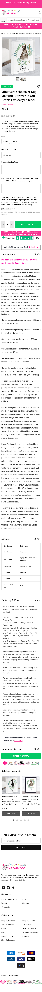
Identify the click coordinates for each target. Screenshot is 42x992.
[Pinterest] (13, 887)
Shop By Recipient (8, 924)
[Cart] (40, 12)
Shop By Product (8, 940)
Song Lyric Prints (29, 928)
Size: (4, 136)
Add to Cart (27, 224)
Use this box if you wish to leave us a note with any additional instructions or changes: (19, 179)
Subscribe (21, 847)
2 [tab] (17, 820)
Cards (3, 928)
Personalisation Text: (9, 162)
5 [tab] (28, 820)
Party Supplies (7, 936)
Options (11, 814)
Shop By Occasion (8, 921)
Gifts (3, 932)
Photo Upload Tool (9, 899)
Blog (24, 899)
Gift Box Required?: (9, 149)
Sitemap (25, 903)
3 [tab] (21, 820)
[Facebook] (3, 887)
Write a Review (7, 104)
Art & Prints (27, 924)
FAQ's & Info (6, 903)
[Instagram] (8, 887)
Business (25, 936)
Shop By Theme (28, 921)
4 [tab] (25, 820)
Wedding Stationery (30, 932)
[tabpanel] (11, 796)
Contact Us (5, 907)
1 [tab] (13, 820)
